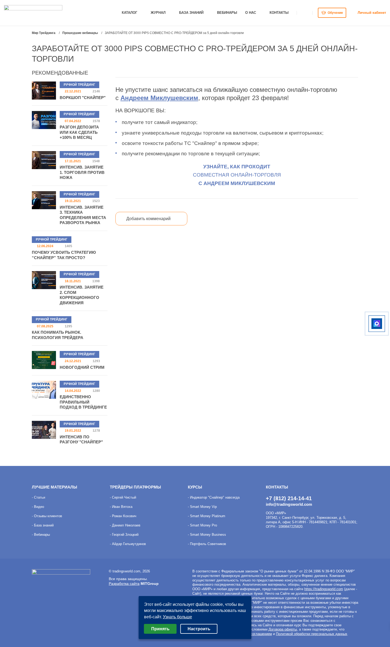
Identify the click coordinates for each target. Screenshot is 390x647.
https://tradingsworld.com (323, 589)
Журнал (158, 13)
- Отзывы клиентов (47, 516)
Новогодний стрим (82, 367)
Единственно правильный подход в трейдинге (83, 402)
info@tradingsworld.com (289, 504)
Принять (160, 629)
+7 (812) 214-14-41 (289, 498)
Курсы (195, 487)
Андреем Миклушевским (159, 97)
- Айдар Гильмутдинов (128, 544)
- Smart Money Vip (202, 507)
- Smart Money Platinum (206, 516)
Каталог (129, 13)
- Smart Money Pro (202, 525)
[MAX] (376, 323)
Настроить (199, 629)
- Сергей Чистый (123, 497)
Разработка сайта (124, 583)
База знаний (191, 13)
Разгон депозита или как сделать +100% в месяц (79, 132)
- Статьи (38, 497)
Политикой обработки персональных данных (311, 634)
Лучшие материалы (54, 487)
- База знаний (43, 525)
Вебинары (227, 13)
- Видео (38, 507)
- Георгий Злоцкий (124, 535)
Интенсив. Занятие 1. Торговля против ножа (82, 172)
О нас (250, 13)
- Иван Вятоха (121, 507)
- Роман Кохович (123, 516)
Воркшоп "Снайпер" (83, 97)
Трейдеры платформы (135, 487)
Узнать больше (177, 617)
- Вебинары (41, 535)
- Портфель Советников (207, 544)
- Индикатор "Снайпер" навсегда (214, 497)
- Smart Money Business (207, 535)
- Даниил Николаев (125, 525)
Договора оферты (282, 629)
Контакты (279, 13)
